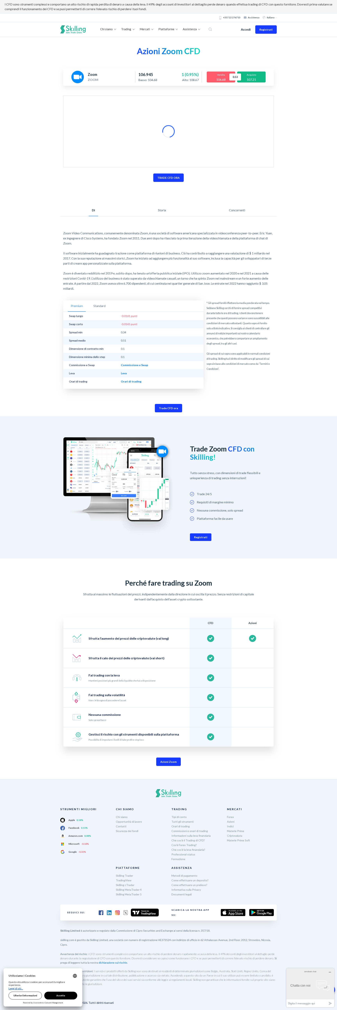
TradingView (123, 880)
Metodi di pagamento (184, 875)
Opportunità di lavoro (129, 821)
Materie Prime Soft (238, 840)
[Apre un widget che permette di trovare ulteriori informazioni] (310, 988)
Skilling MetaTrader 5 (129, 894)
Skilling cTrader (125, 885)
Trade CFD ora (168, 408)
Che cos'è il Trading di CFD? (188, 840)
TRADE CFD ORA (168, 177)
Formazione (178, 859)
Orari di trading (180, 826)
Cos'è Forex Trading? (184, 845)
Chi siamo (122, 817)
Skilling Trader (124, 875)
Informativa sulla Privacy (186, 889)
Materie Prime (235, 831)
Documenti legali (181, 894)
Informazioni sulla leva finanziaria (191, 835)
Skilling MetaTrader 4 (129, 889)
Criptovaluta (234, 835)
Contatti (121, 826)
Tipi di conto (179, 817)
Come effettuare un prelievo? (189, 885)
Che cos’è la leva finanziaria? (188, 849)
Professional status (183, 854)
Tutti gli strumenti (182, 821)
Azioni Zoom (168, 761)
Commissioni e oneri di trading (189, 831)
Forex (230, 817)
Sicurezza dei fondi (127, 831)
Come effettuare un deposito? (189, 880)
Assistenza (253, 17)
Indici (230, 826)
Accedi (246, 29)
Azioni (230, 821)
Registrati (266, 29)
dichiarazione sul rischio (113, 962)
